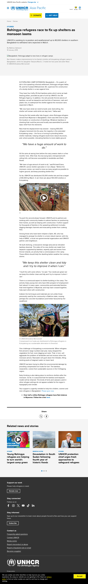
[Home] (18, 8)
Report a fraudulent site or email (19, 548)
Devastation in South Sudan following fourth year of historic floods (44, 458)
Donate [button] (76, 9)
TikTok (28, 505)
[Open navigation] (8, 8)
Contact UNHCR (13, 537)
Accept (79, 576)
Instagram (13, 505)
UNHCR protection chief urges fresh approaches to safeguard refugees (68, 458)
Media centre (12, 541)
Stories (15, 21)
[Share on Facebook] (46, 416)
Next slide (79, 439)
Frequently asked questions (17, 534)
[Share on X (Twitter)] (41, 416)
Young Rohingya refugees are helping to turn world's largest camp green (18, 458)
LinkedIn (33, 505)
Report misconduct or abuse (17, 544)
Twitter (18, 505)
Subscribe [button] (13, 523)
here (48, 397)
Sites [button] (80, 9)
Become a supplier (14, 551)
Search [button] (71, 9)
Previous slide (9, 439)
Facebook (8, 505)
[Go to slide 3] (47, 471)
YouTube (23, 505)
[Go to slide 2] (44, 471)
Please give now (48, 391)
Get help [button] (53, 15)
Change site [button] (32, 2)
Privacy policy (11, 571)
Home (9, 21)
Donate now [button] (13, 491)
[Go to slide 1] (42, 471)
